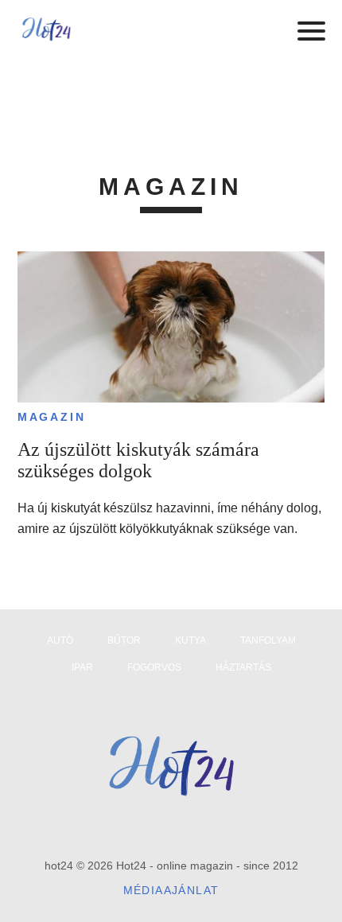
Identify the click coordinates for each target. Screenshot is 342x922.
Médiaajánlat (171, 890)
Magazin (51, 416)
